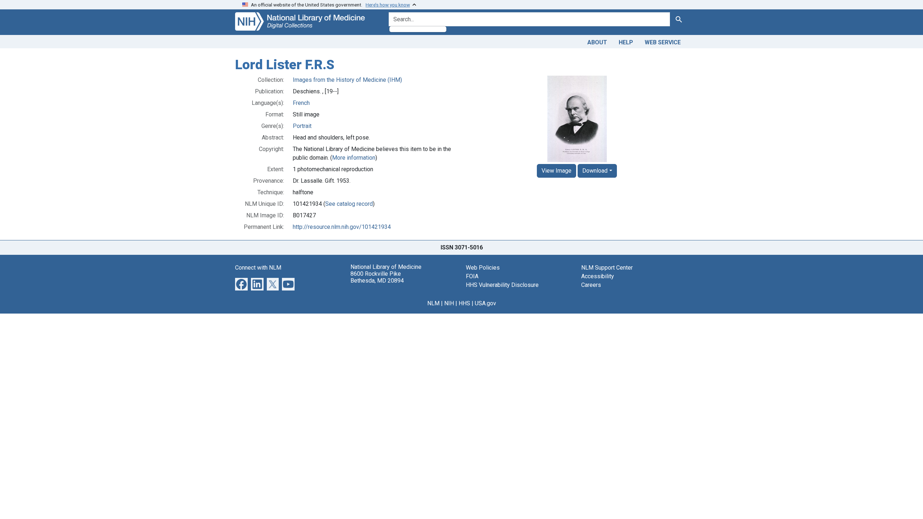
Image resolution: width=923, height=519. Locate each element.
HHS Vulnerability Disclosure (502, 284)
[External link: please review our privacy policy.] (241, 283)
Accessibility (597, 276)
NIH (449, 303)
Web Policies (483, 267)
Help (626, 42)
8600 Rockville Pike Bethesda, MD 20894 (377, 277)
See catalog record (349, 203)
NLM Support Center (607, 267)
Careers (591, 284)
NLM (433, 303)
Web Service (663, 42)
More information (353, 157)
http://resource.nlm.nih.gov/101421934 (342, 226)
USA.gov (485, 303)
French (301, 102)
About (597, 42)
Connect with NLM (258, 267)
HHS (464, 303)
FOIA (472, 276)
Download (595, 170)
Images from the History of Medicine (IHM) (347, 79)
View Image (556, 170)
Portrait (302, 126)
